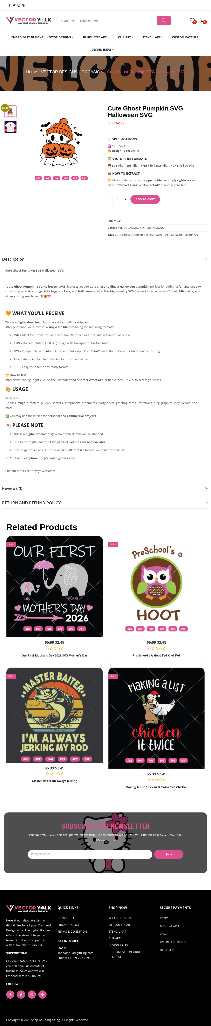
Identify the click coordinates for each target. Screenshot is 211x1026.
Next (95, 146)
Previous (27, 146)
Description (13, 259)
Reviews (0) (12, 488)
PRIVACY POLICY (68, 925)
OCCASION (92, 72)
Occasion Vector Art (184, 235)
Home (31, 72)
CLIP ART (115, 938)
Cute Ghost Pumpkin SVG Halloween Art (142, 235)
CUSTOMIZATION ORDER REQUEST (126, 954)
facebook (8, 5)
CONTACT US (66, 918)
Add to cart (145, 199)
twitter (12, 5)
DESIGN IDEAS (118, 945)
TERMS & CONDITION (72, 931)
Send (168, 854)
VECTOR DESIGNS (59, 72)
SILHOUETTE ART (120, 925)
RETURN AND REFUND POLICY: (32, 502)
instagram (17, 5)
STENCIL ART (117, 931)
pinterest (21, 5)
